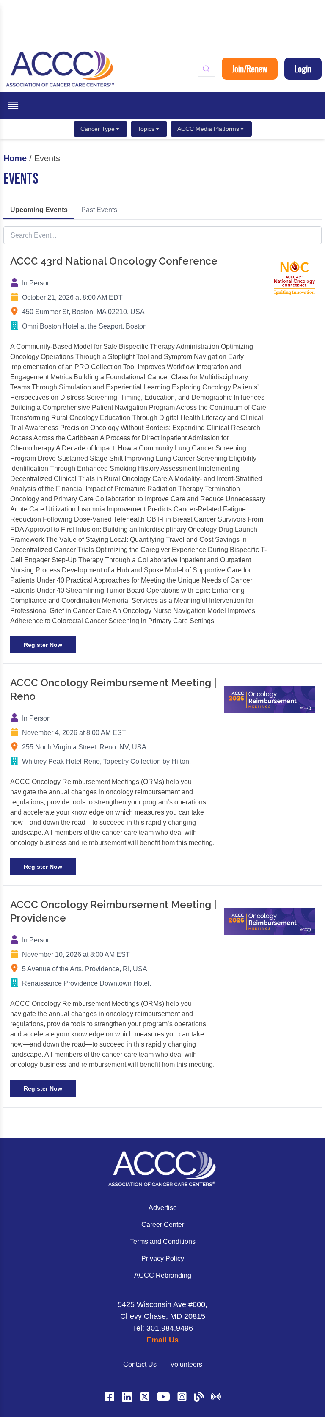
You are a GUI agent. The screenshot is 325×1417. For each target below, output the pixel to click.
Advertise (163, 1207)
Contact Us (140, 1364)
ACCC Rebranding (162, 1275)
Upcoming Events (39, 209)
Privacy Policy (162, 1258)
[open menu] (13, 105)
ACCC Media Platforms (208, 128)
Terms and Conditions (163, 1241)
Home (15, 158)
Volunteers (186, 1364)
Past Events (99, 209)
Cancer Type (97, 128)
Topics (146, 128)
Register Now (43, 644)
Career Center (162, 1224)
